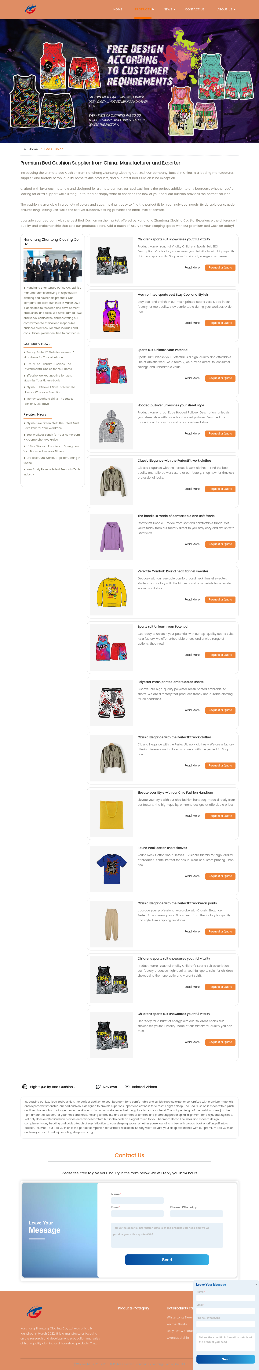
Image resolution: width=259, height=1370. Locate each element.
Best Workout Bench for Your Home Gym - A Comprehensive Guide (52, 437)
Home (117, 9)
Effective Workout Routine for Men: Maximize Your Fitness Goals (48, 378)
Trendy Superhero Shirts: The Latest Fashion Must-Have (48, 401)
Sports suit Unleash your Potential (163, 350)
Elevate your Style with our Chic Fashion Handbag (175, 792)
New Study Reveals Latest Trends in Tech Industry (52, 472)
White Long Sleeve (181, 1317)
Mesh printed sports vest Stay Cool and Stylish (173, 294)
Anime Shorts (177, 1324)
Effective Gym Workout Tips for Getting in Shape (52, 460)
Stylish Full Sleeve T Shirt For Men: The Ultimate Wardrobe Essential (49, 390)
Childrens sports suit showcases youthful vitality (174, 239)
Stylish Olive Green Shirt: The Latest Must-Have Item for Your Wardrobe (52, 426)
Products (143, 9)
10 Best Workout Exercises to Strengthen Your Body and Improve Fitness (51, 449)
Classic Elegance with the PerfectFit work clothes (174, 460)
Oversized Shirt (178, 1338)
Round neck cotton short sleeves (162, 847)
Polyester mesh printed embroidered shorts (170, 682)
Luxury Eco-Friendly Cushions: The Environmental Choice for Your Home (48, 366)
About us (224, 9)
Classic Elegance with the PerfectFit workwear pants (177, 903)
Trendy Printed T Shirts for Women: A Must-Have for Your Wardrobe (49, 355)
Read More (192, 268)
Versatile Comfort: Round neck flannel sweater (173, 571)
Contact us (194, 9)
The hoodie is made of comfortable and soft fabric (176, 516)
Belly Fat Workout (180, 1331)
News (168, 9)
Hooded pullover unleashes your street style (171, 405)
